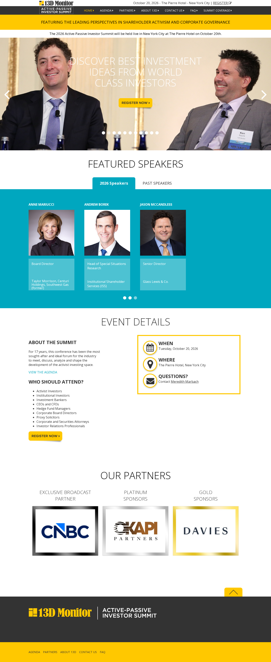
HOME (88, 10)
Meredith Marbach (185, 381)
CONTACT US (174, 10)
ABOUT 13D (149, 10)
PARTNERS (126, 10)
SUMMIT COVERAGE (217, 10)
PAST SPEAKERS (157, 183)
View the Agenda (43, 372)
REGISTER (221, 3)
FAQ (193, 10)
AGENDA (106, 10)
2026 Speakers (114, 183)
